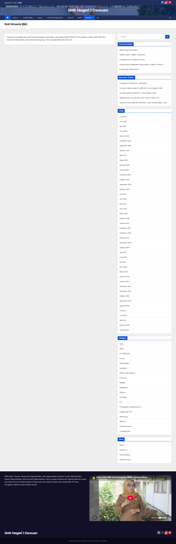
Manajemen (28, 18)
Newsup (95, 541)
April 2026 (123, 131)
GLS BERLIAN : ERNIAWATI (137, 83)
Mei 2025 (123, 155)
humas (122, 358)
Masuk (122, 445)
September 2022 (125, 301)
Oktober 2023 (124, 238)
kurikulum (123, 378)
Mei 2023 (123, 262)
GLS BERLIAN (125, 353)
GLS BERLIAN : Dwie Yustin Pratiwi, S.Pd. (144, 98)
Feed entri (123, 450)
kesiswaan (123, 368)
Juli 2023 (123, 252)
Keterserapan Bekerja (127, 373)
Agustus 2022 (124, 306)
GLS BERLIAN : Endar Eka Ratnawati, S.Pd (151, 103)
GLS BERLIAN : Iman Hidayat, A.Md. (150, 88)
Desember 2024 (125, 175)
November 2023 (125, 233)
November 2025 (125, 141)
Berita (122, 349)
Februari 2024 (125, 218)
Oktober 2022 (124, 296)
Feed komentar (125, 455)
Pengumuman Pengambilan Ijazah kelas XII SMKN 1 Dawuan (141, 64)
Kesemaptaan (124, 363)
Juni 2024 (123, 199)
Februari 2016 (124, 325)
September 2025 (125, 146)
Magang (122, 383)
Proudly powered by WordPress (78, 541)
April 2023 (123, 267)
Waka (39, 18)
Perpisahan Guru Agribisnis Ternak (132, 60)
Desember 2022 (125, 286)
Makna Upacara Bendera (129, 50)
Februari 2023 (125, 277)
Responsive (124, 417)
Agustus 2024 (124, 189)
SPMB (79, 18)
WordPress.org (125, 460)
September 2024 (126, 184)
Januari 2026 (124, 136)
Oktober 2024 (124, 180)
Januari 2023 (124, 281)
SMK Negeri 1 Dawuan (88, 10)
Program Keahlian (55, 18)
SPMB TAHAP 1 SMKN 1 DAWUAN (132, 55)
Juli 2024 (123, 194)
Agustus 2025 (124, 150)
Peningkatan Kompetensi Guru (130, 407)
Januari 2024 (124, 223)
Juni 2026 (123, 121)
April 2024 (123, 209)
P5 (98, 18)
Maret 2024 (124, 213)
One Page (123, 397)
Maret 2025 (124, 160)
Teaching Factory (126, 426)
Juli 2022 (123, 310)
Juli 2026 (123, 116)
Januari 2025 (124, 170)
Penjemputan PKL (126, 412)
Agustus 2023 (124, 247)
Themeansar (103, 541)
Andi (121, 83)
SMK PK (70, 18)
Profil (15, 18)
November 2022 (125, 291)
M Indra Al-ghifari (126, 88)
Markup (122, 392)
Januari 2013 (124, 330)
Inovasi (89, 18)
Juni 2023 (123, 257)
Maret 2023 (124, 272)
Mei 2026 (123, 126)
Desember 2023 (125, 228)
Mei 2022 (123, 320)
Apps (121, 344)
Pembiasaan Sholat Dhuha (129, 69)
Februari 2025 (125, 165)
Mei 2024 (123, 204)
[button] (170, 18)
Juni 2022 (123, 315)
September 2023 (125, 243)
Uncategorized (125, 431)
